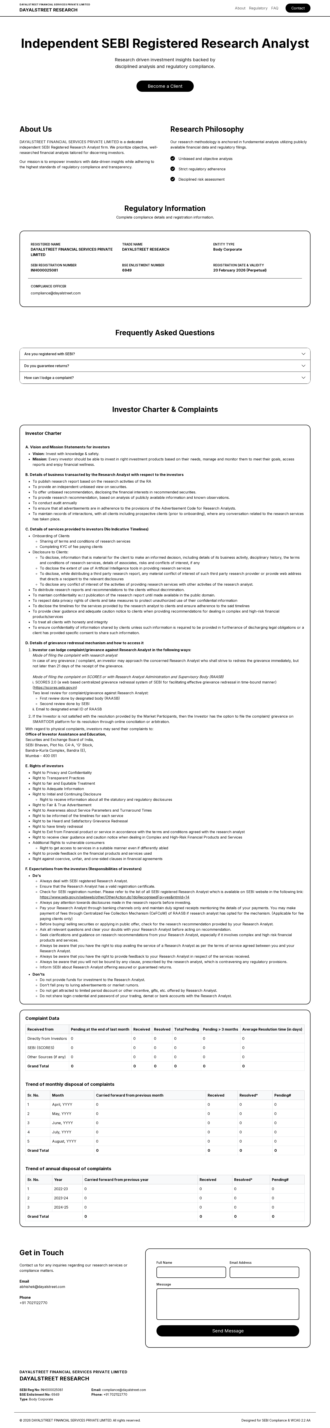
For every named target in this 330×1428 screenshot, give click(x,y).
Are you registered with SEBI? (49, 354)
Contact (298, 8)
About (240, 8)
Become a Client (165, 86)
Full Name (164, 1262)
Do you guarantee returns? (46, 366)
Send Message (228, 1331)
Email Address (241, 1262)
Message (163, 1284)
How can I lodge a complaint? (49, 377)
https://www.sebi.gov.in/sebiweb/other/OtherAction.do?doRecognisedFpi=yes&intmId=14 (114, 897)
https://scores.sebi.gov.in (55, 687)
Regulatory (258, 8)
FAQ (274, 8)
